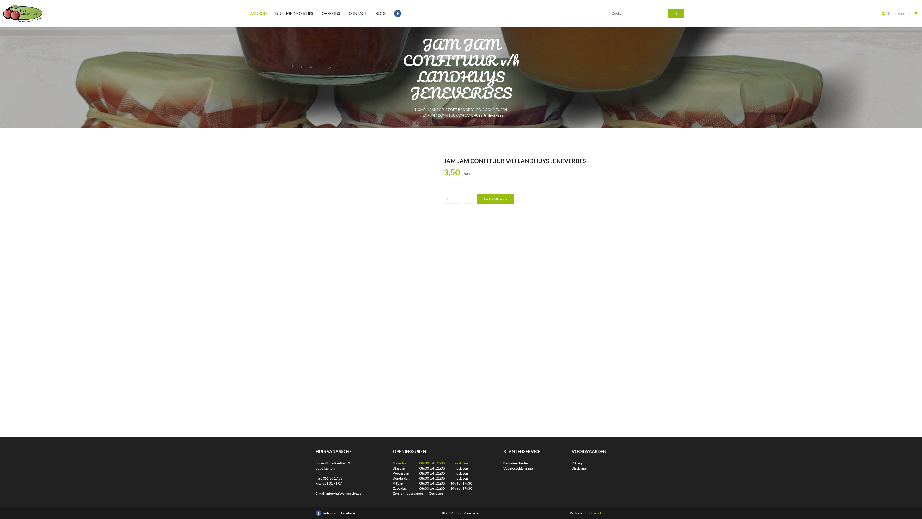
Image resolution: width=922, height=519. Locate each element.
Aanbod (258, 13)
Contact (358, 13)
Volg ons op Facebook (339, 513)
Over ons (331, 13)
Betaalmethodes (515, 463)
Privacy (577, 463)
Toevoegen (495, 199)
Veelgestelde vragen (519, 468)
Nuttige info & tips (294, 13)
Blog (380, 13)
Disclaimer (579, 468)
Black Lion (598, 513)
